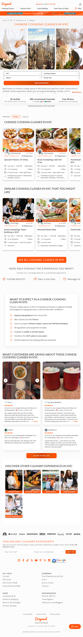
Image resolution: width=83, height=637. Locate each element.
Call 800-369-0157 (16, 279)
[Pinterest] (40, 560)
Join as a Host (47, 583)
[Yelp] (32, 560)
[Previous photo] (6, 380)
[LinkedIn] (49, 560)
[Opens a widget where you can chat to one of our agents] (75, 626)
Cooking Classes (8, 8)
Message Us (39, 4)
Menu (31, 169)
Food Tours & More (61, 8)
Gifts (79, 8)
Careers (45, 586)
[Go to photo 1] (20, 398)
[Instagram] (19, 560)
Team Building (42, 8)
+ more (35, 421)
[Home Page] (6, 4)
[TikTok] (27, 560)
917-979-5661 (51, 4)
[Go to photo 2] (22, 398)
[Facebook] (23, 560)
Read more (76, 92)
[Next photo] (37, 380)
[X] (45, 560)
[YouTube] (36, 560)
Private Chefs (25, 8)
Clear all (25, 117)
